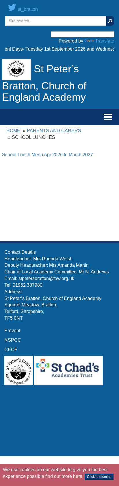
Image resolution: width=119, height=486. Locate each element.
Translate (104, 40)
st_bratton (27, 9)
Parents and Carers (54, 130)
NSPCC (12, 340)
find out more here (63, 476)
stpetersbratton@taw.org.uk (46, 278)
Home (13, 130)
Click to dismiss (99, 477)
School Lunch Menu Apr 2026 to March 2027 (47, 154)
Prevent (12, 330)
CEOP (11, 349)
